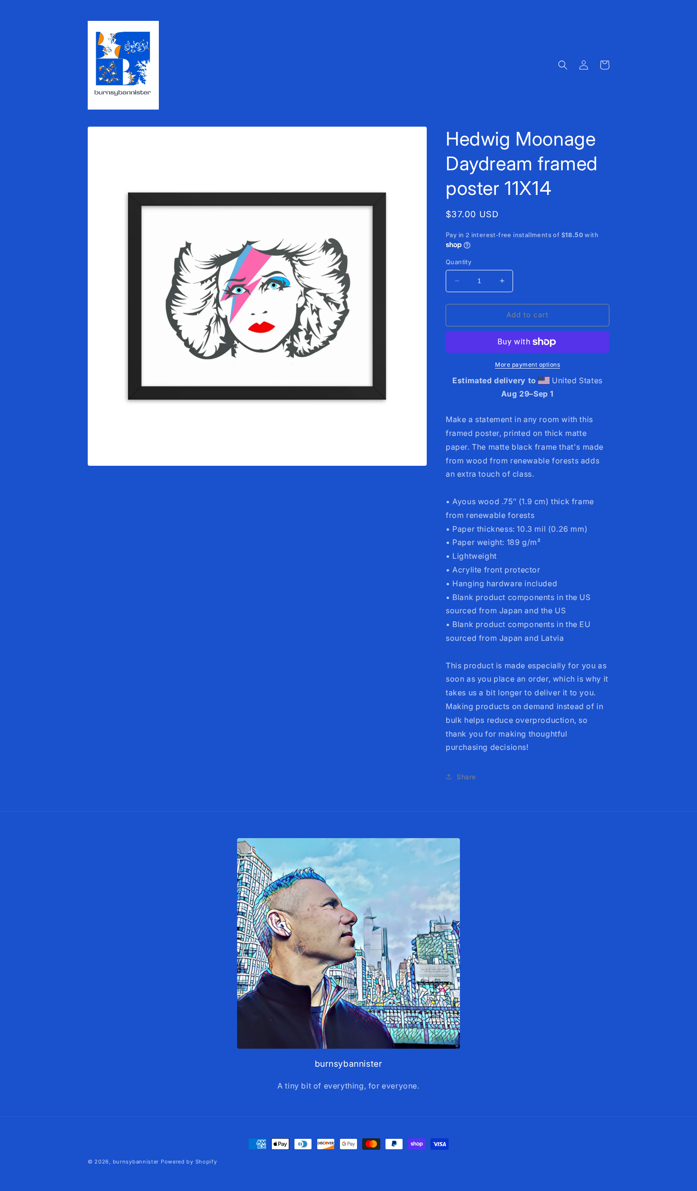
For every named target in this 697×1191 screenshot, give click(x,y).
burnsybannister (136, 1161)
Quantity (458, 262)
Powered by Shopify (189, 1161)
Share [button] (466, 777)
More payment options (527, 364)
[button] (562, 65)
